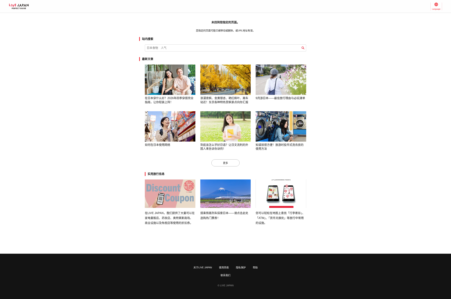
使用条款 (224, 267)
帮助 (255, 267)
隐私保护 (241, 267)
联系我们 (225, 275)
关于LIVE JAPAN (202, 267)
